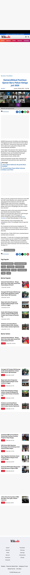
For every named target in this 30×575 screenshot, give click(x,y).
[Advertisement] (15, 15)
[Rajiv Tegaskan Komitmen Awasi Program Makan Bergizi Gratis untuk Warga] (25, 458)
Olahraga (22, 552)
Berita (3, 375)
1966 (3, 273)
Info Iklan (18, 569)
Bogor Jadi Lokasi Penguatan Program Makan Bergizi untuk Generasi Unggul (9, 303)
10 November (19, 267)
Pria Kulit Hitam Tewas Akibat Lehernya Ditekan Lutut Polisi (13, 169)
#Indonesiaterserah (7, 263)
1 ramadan (10, 267)
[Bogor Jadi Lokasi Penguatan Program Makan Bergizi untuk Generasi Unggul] (25, 304)
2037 (8, 273)
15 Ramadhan (5, 270)
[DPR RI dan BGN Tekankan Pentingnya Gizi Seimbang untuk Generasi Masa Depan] (25, 448)
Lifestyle (22, 557)
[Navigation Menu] (28, 37)
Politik (14, 40)
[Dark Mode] (26, 37)
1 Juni (3, 267)
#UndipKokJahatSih (20, 263)
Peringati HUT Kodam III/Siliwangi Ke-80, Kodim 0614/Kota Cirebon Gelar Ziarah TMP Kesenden (10, 293)
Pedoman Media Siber (12, 566)
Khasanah (7, 560)
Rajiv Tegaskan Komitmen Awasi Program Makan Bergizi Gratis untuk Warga (10, 457)
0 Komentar (5, 111)
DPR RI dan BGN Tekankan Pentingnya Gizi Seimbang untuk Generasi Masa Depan (10, 447)
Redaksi (3, 88)
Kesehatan (26, 40)
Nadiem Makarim (9, 250)
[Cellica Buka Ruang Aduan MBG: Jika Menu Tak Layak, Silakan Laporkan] (25, 499)
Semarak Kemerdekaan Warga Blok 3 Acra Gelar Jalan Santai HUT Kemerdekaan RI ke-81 (10, 283)
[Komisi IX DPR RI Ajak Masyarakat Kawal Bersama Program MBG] (25, 469)
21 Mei (14, 270)
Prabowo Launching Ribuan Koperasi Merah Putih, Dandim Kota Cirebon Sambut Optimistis (10, 325)
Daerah (2, 40)
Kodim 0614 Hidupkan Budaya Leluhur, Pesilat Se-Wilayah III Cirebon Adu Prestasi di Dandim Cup (10, 314)
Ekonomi (20, 40)
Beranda (3, 76)
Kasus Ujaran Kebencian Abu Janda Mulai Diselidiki (14, 165)
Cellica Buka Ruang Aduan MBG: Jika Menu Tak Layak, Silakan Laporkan (10, 498)
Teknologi (22, 550)
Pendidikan (9, 76)
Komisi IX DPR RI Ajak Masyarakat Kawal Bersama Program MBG (10, 467)
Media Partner (11, 569)
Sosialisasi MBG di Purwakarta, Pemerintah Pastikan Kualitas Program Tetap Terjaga (9, 436)
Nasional (8, 40)
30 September (22, 270)
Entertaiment (22, 555)
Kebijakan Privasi (23, 566)
